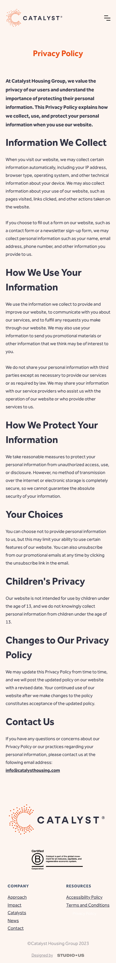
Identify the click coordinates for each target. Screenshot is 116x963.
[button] (107, 17)
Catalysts (17, 912)
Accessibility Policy (84, 897)
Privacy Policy (84, 913)
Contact (16, 928)
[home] (35, 17)
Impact (14, 905)
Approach (17, 897)
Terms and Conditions (84, 905)
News (13, 920)
